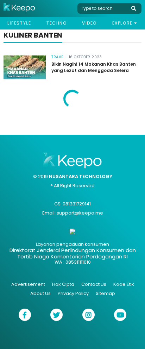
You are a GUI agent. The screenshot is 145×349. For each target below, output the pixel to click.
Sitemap (105, 293)
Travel (58, 57)
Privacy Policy (73, 293)
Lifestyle (19, 23)
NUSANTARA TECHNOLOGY (80, 176)
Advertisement (28, 284)
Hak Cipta (63, 284)
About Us (40, 293)
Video (89, 23)
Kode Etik (123, 284)
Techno (56, 23)
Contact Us (93, 284)
